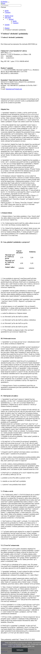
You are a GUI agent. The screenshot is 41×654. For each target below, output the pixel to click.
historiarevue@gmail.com (14, 89)
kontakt (7, 24)
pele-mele (8, 17)
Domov (7, 28)
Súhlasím (20, 650)
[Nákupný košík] (3, 3)
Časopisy (8, 12)
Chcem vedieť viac (29, 646)
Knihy (7, 10)
